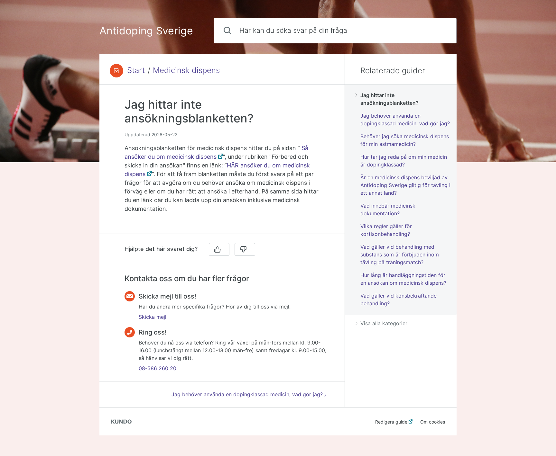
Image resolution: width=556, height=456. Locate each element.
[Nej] (245, 249)
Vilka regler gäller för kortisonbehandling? (386, 230)
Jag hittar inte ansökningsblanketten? (389, 99)
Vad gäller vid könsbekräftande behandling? (398, 299)
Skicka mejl (152, 317)
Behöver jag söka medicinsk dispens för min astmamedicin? (404, 140)
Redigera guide (391, 422)
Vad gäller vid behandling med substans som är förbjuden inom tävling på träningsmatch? (399, 254)
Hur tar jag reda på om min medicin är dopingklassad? (403, 161)
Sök (440, 30)
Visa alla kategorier (383, 323)
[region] (222, 163)
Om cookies (432, 422)
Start (136, 70)
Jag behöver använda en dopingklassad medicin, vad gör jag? (247, 394)
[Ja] (219, 249)
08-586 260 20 (157, 368)
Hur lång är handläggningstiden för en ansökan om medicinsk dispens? (403, 279)
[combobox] (335, 30)
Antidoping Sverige (146, 30)
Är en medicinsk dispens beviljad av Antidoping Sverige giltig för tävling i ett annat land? (405, 185)
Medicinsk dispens (186, 70)
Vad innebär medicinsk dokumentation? (387, 209)
